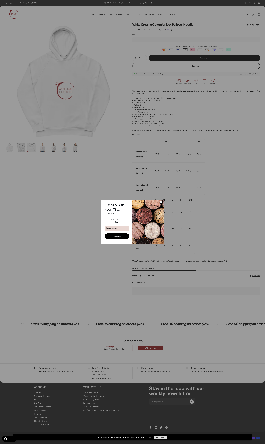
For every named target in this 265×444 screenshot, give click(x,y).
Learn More (149, 437)
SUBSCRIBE (117, 236)
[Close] (161, 202)
